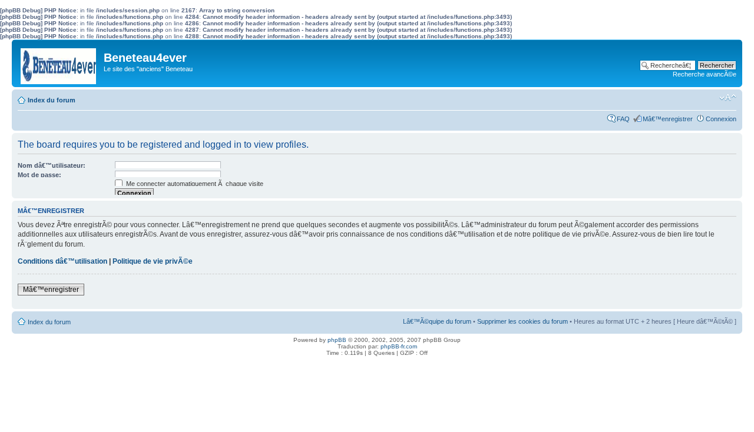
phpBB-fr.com (399, 346)
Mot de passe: (39, 174)
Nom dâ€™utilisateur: (51, 165)
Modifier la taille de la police (727, 97)
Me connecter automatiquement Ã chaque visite (193, 183)
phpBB (337, 340)
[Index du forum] (59, 63)
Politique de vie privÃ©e (153, 261)
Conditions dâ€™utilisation (62, 261)
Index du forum (51, 100)
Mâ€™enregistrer (668, 118)
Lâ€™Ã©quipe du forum (437, 321)
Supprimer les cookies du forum (522, 321)
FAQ (623, 118)
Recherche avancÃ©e (704, 74)
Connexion (721, 118)
